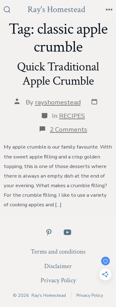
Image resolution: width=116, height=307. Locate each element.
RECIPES (72, 115)
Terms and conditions (58, 251)
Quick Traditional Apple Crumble (58, 74)
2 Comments (68, 129)
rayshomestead (58, 102)
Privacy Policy (58, 280)
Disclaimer (58, 266)
